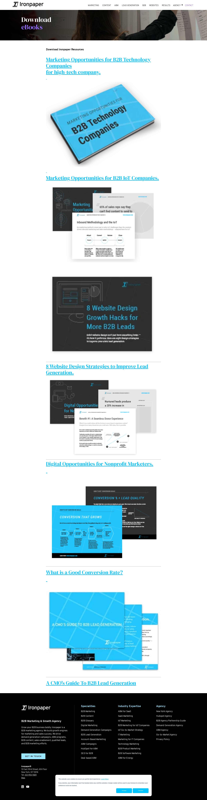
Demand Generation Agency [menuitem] (169, 725)
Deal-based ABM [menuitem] (88, 758)
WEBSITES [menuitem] (153, 5)
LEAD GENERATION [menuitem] (130, 5)
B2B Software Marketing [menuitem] (129, 753)
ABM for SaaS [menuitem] (124, 711)
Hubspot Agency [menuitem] (164, 716)
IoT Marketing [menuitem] (124, 720)
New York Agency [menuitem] (164, 711)
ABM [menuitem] (116, 5)
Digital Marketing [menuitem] (89, 725)
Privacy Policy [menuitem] (163, 739)
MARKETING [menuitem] (93, 5)
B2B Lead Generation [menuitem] (91, 734)
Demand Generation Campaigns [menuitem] (96, 730)
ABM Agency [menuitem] (162, 730)
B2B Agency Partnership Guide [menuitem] (171, 720)
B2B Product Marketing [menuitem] (129, 748)
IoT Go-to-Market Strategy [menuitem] (130, 730)
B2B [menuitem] (144, 5)
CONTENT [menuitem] (106, 5)
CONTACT (189, 5)
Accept (124, 790)
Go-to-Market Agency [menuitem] (166, 734)
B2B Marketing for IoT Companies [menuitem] (134, 725)
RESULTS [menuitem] (166, 5)
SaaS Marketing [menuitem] (125, 716)
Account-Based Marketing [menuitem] (93, 739)
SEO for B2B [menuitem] (87, 753)
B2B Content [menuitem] (87, 716)
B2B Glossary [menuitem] (87, 720)
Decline (140, 790)
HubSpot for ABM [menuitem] (89, 748)
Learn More (105, 779)
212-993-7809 (31, 775)
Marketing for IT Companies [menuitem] (131, 739)
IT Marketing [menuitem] (124, 734)
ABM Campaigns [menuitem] (89, 744)
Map (23, 778)
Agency (177, 5)
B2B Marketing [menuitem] (88, 711)
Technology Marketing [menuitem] (128, 744)
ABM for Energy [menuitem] (125, 758)
